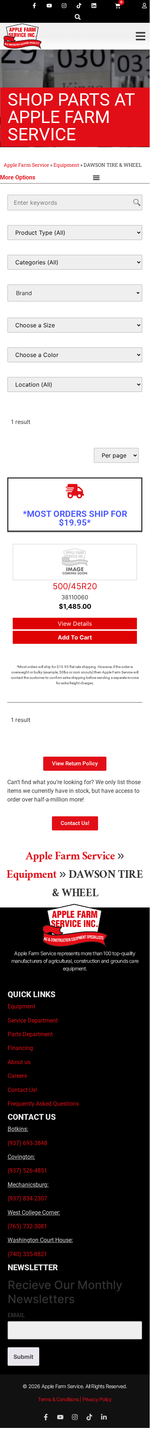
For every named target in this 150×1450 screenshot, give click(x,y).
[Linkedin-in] (104, 1417)
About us (19, 1062)
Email (16, 1315)
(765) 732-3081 (27, 1226)
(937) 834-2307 (27, 1198)
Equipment (66, 165)
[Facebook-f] (34, 5)
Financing (20, 1048)
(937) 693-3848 (27, 1143)
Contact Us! (22, 1090)
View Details (75, 623)
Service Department (33, 1020)
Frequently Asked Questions (43, 1103)
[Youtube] (49, 5)
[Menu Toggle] (96, 177)
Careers (17, 1075)
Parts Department (30, 1034)
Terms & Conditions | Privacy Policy (75, 1399)
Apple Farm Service (26, 165)
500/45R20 (75, 586)
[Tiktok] (79, 5)
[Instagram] (64, 5)
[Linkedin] (94, 5)
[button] (78, 17)
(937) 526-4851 (27, 1170)
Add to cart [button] (75, 637)
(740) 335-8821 (28, 1254)
